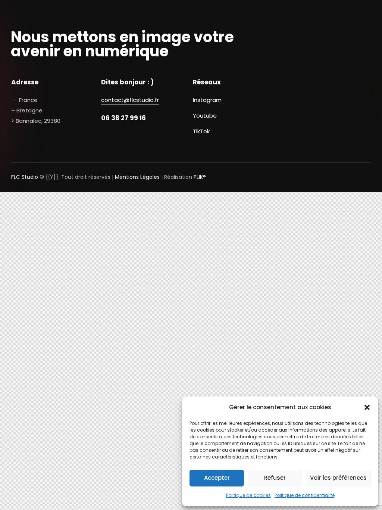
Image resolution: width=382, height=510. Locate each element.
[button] (367, 407)
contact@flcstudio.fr (130, 100)
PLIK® (200, 177)
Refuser (275, 478)
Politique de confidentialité (305, 495)
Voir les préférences (338, 478)
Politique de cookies (248, 495)
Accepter (217, 478)
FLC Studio (24, 177)
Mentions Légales (137, 177)
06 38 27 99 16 (123, 117)
